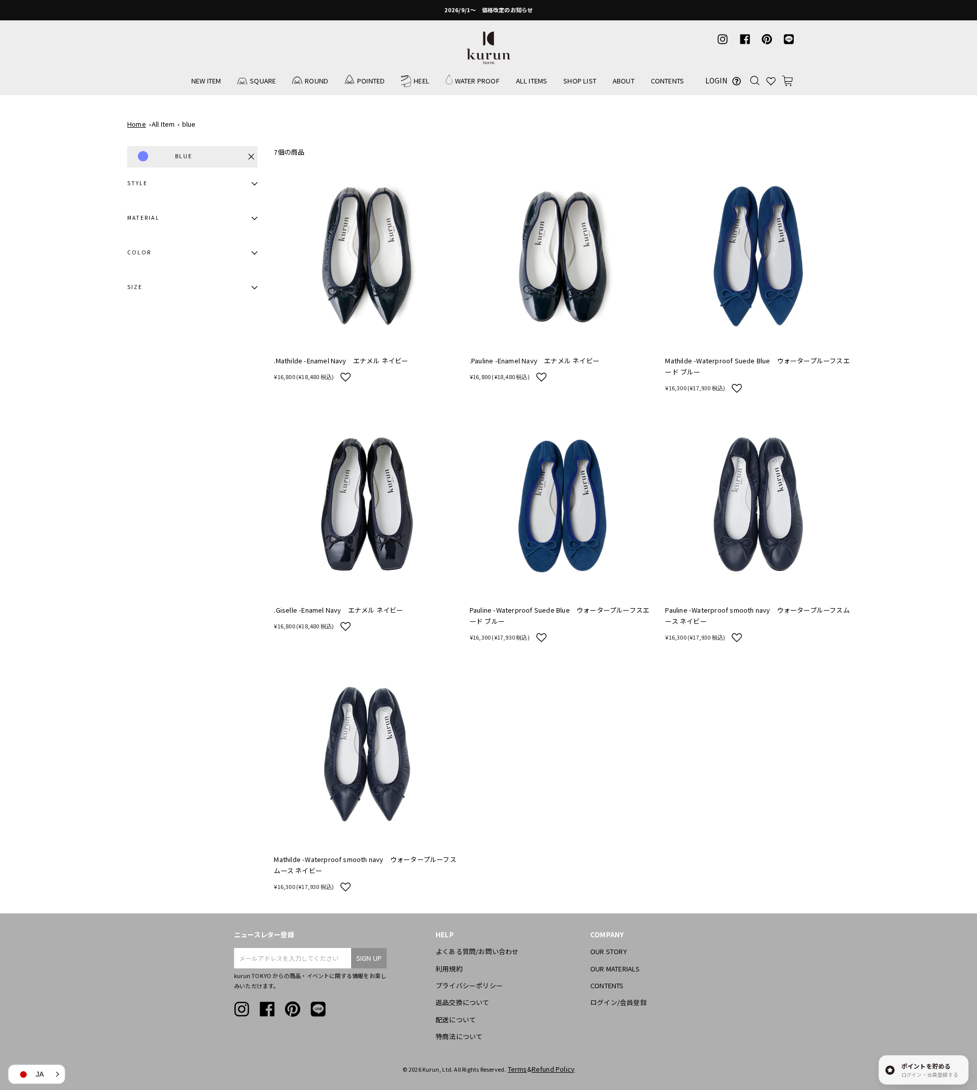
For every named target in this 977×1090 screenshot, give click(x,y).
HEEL (421, 80)
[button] (345, 376)
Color (139, 252)
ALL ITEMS (532, 80)
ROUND (316, 80)
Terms (517, 1069)
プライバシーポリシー (469, 985)
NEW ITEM (206, 80)
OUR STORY (608, 951)
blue (189, 124)
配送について (456, 1019)
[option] (488, 10)
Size (134, 287)
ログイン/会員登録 (618, 1002)
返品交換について (463, 1002)
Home (136, 124)
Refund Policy (553, 1069)
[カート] (787, 80)
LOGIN (716, 80)
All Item (163, 124)
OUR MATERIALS (615, 968)
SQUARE (263, 80)
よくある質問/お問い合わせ (477, 951)
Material (143, 217)
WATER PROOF (477, 80)
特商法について (459, 1036)
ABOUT (624, 80)
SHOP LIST (579, 80)
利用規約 (449, 968)
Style (137, 183)
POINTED (371, 80)
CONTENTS (667, 80)
